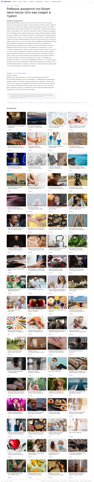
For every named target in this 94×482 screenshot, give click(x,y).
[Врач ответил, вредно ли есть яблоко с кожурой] (36, 305)
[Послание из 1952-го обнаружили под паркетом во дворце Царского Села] (77, 142)
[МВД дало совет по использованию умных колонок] (36, 346)
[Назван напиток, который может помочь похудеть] (36, 448)
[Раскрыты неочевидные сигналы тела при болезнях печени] (36, 182)
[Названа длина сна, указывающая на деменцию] (16, 121)
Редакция (43, 481)
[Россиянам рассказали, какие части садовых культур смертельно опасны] (16, 469)
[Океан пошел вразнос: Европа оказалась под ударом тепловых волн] (77, 162)
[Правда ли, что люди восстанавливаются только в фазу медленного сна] (57, 469)
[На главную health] (7, 1)
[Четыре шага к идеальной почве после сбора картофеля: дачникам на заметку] (77, 448)
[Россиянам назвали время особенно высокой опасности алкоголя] (77, 305)
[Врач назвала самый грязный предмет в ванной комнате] (77, 469)
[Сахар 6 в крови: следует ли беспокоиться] (57, 142)
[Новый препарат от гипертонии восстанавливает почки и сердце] (36, 264)
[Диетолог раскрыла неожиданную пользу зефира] (36, 203)
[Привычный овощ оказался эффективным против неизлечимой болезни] (16, 285)
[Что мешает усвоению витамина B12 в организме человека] (57, 223)
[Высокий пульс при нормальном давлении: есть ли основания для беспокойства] (36, 223)
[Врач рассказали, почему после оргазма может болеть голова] (36, 244)
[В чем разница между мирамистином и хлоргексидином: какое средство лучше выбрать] (57, 448)
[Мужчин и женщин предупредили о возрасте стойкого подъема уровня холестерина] (16, 428)
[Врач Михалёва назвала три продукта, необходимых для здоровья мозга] (36, 326)
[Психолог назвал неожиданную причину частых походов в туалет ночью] (77, 407)
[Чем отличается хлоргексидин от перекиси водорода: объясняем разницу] (57, 285)
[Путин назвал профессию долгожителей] (57, 203)
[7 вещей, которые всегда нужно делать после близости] (77, 203)
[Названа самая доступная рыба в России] (16, 264)
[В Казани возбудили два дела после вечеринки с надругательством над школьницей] (16, 366)
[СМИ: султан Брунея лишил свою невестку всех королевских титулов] (16, 223)
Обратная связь (64, 481)
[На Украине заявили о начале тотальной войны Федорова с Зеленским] (16, 244)
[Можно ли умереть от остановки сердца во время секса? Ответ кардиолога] (77, 121)
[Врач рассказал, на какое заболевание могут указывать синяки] (77, 223)
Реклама (11, 481)
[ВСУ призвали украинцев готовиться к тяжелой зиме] (36, 121)
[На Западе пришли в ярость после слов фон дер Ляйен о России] (16, 162)
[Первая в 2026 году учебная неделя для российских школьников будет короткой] (57, 428)
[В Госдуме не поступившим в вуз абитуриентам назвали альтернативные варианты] (77, 387)
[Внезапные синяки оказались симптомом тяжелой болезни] (57, 346)
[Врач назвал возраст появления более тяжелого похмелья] (36, 407)
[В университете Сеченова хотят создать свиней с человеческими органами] (77, 366)
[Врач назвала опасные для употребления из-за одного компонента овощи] (77, 244)
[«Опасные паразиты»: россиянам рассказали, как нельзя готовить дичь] (16, 387)
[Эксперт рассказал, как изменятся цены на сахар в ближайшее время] (36, 162)
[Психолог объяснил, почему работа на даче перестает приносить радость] (16, 346)
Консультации (9, 5)
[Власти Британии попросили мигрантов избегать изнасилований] (16, 182)
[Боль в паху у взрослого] (57, 366)
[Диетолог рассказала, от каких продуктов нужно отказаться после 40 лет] (36, 428)
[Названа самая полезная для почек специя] (77, 285)
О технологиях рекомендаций (73, 481)
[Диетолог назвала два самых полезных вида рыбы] (57, 121)
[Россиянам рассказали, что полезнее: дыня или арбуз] (36, 469)
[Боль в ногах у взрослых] (77, 428)
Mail (2, 481)
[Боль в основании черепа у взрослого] (77, 346)
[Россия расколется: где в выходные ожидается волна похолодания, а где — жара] (77, 182)
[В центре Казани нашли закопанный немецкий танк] (57, 162)
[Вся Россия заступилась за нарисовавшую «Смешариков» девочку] (16, 326)
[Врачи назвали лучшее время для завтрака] (57, 305)
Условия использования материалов (53, 481)
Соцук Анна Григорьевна (19, 73)
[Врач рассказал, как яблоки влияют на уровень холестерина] (16, 142)
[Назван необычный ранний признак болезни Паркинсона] (36, 387)
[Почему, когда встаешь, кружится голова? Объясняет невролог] (16, 203)
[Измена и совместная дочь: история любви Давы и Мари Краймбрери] (16, 407)
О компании (6, 481)
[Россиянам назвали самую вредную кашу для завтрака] (57, 264)
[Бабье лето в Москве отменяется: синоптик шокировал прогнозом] (36, 366)
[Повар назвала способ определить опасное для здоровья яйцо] (36, 142)
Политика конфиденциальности (86, 481)
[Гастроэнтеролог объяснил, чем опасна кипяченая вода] (57, 244)
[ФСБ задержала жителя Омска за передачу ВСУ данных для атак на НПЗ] (57, 326)
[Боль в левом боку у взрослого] (36, 285)
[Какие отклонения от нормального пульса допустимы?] (77, 326)
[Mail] (2, 1)
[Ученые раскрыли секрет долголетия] (16, 305)
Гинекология (16, 5)
